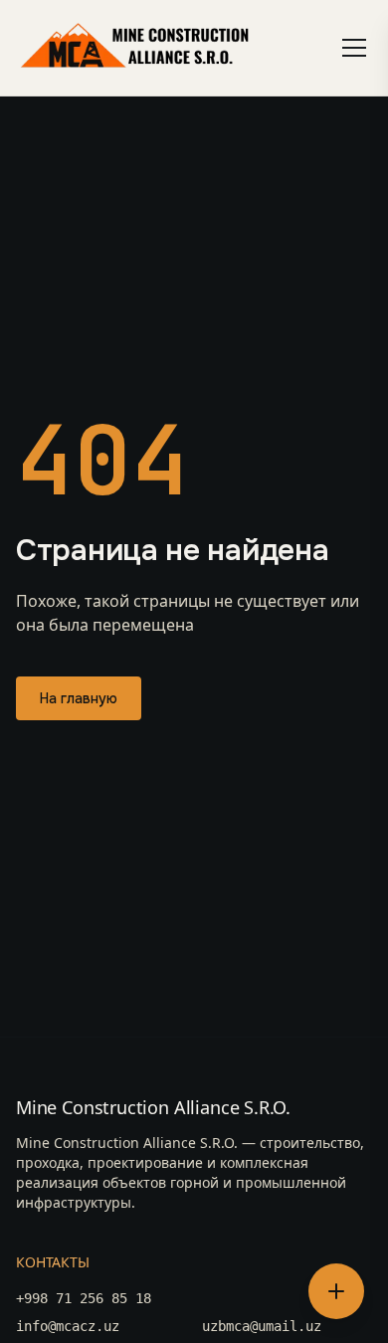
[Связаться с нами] (336, 1291)
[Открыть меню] (354, 48)
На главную (78, 698)
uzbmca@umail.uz (261, 1326)
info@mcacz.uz (67, 1326)
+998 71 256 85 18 (83, 1298)
